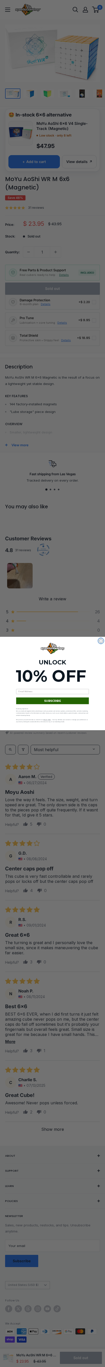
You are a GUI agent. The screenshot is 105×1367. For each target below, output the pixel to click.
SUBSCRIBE (52, 701)
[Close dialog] (101, 641)
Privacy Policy (47, 719)
